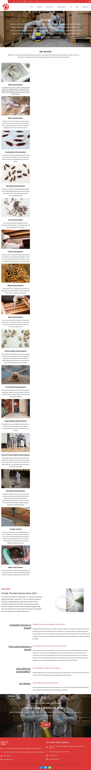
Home (31, 7)
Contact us (85, 7)
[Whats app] (49, 767)
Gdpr (77, 7)
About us (39, 7)
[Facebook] (41, 767)
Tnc (71, 7)
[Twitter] (45, 767)
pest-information (61, 7)
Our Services (49, 7)
